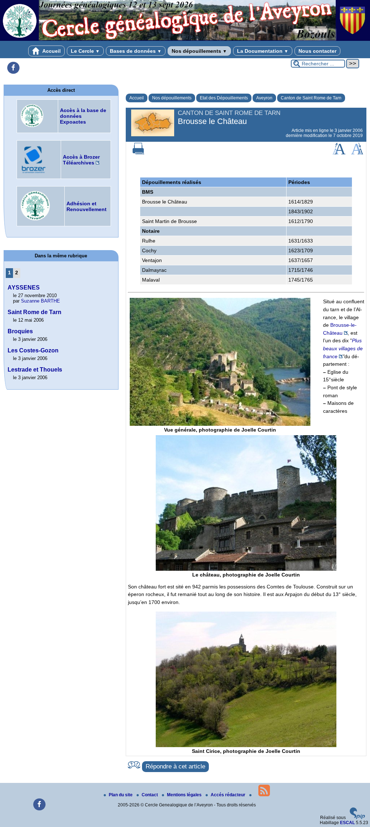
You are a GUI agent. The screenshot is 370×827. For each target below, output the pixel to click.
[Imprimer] (138, 152)
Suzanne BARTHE (40, 301)
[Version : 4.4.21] (357, 817)
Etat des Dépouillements (224, 97)
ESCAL (347, 822)
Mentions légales (185, 794)
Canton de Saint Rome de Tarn (311, 97)
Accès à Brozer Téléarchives (81, 160)
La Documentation (262, 51)
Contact (150, 794)
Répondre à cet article (175, 766)
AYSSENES (24, 287)
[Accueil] (185, 39)
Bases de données (136, 51)
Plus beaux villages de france (343, 348)
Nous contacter (317, 51)
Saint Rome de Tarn (34, 312)
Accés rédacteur (228, 794)
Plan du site (121, 794)
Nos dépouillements (199, 51)
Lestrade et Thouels (35, 370)
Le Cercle (85, 51)
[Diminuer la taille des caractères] (357, 152)
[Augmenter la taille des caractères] (338, 152)
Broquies (20, 331)
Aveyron (264, 97)
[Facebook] (13, 68)
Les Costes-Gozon (33, 350)
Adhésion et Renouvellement (86, 206)
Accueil (51, 51)
